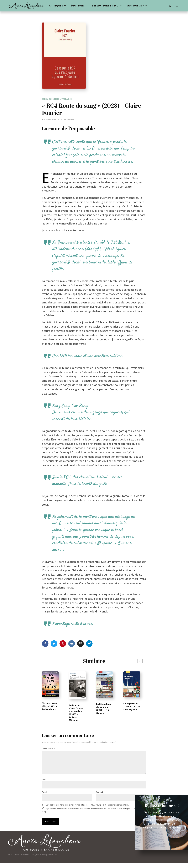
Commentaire (48, 748)
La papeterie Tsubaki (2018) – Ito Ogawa (131, 706)
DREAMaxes (52, 854)
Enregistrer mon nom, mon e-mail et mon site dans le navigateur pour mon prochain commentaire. (87, 805)
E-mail (44, 792)
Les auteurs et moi (105, 5)
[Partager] (45, 643)
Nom (44, 779)
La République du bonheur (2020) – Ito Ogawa (103, 708)
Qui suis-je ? (135, 5)
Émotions (77, 5)
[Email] (80, 643)
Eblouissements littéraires (57, 99)
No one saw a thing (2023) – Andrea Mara (49, 706)
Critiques (56, 5)
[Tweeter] (54, 643)
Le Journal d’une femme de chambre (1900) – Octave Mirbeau (76, 712)
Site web (99, 792)
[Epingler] (62, 643)
